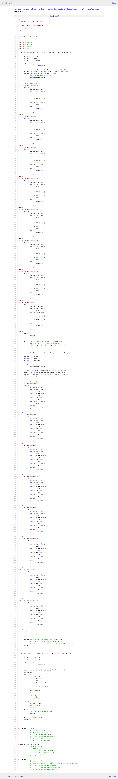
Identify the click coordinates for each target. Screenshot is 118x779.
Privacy (16, 776)
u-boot (59, 9)
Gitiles (11, 776)
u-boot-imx (86, 9)
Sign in (114, 3)
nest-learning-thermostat (39, 9)
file (51, 16)
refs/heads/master (70, 9)
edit (56, 16)
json (114, 776)
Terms (21, 776)
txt (110, 776)
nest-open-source (21, 9)
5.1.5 (53, 9)
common (95, 9)
